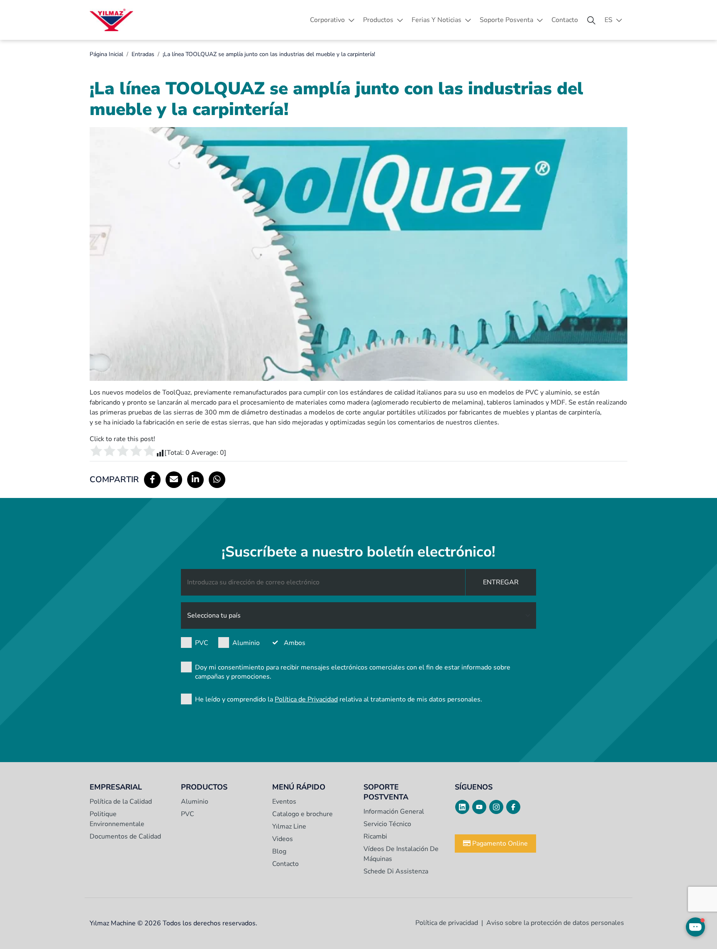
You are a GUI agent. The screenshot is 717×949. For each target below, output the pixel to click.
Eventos (284, 801)
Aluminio (246, 642)
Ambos (294, 642)
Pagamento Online (499, 843)
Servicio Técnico (387, 824)
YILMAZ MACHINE (111, 20)
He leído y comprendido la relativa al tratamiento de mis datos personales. (338, 699)
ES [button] (608, 20)
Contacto (564, 20)
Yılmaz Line (289, 826)
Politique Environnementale (117, 819)
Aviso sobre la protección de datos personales (555, 922)
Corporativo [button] (327, 20)
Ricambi (375, 836)
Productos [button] (378, 20)
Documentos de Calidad (125, 836)
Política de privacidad (446, 922)
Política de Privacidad (306, 699)
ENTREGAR (501, 582)
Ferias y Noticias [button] (436, 20)
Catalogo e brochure (302, 814)
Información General (393, 811)
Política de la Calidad (121, 801)
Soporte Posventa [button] (506, 20)
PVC (201, 642)
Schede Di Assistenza (395, 871)
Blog (279, 851)
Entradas (143, 54)
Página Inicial (106, 54)
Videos (282, 839)
